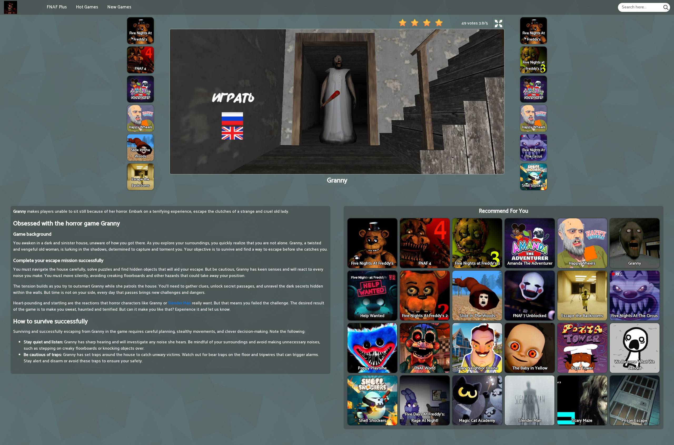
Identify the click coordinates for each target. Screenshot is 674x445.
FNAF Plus (57, 7)
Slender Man (179, 303)
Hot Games (87, 7)
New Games (119, 7)
